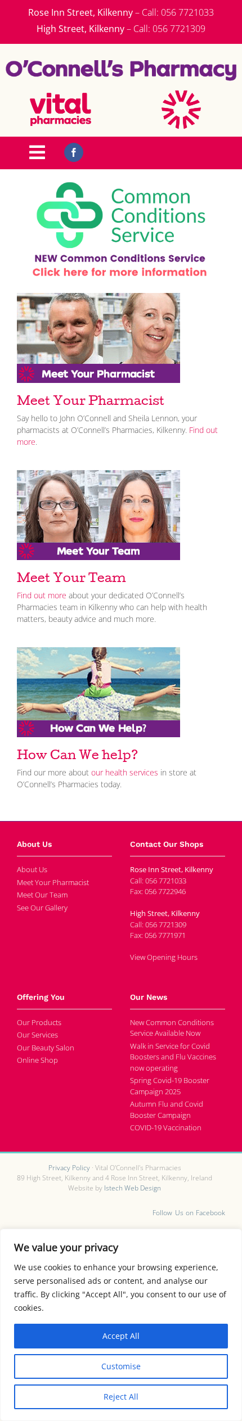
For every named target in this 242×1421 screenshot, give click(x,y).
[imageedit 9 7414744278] (121, 185)
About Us (32, 869)
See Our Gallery (42, 908)
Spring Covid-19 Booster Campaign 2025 (169, 1086)
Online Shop (37, 1060)
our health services (124, 772)
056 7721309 (179, 28)
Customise (121, 1366)
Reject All (121, 1396)
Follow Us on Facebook (189, 1212)
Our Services (37, 1035)
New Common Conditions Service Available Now (172, 1028)
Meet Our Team (42, 895)
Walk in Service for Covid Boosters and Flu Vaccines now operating (173, 1057)
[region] (121, 1325)
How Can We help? (77, 757)
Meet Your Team (71, 580)
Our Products (39, 1022)
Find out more (43, 595)
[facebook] (73, 152)
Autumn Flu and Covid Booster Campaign (166, 1109)
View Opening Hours (164, 957)
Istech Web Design (132, 1188)
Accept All (121, 1335)
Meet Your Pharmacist (90, 402)
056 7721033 (187, 12)
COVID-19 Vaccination (165, 1127)
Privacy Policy (69, 1167)
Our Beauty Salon (45, 1048)
